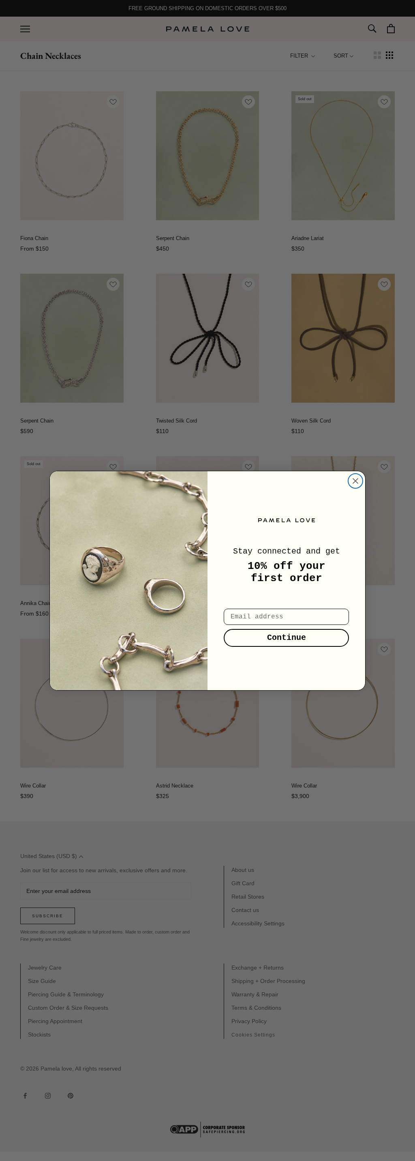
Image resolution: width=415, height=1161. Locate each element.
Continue (286, 637)
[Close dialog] (355, 481)
